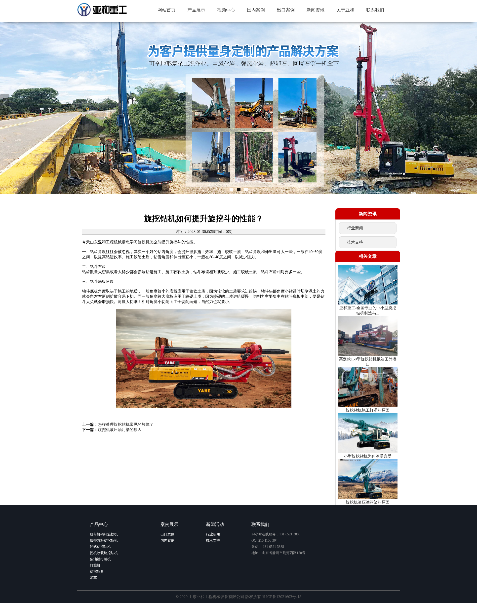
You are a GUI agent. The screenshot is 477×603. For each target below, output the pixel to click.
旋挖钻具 (97, 571)
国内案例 (167, 540)
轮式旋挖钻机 (100, 547)
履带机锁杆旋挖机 (104, 534)
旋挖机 (144, 242)
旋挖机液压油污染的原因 (120, 430)
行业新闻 (213, 534)
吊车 (93, 578)
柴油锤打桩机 (100, 559)
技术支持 (213, 540)
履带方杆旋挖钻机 (104, 540)
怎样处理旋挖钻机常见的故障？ (126, 424)
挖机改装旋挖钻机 (104, 553)
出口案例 (167, 534)
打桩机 (95, 565)
